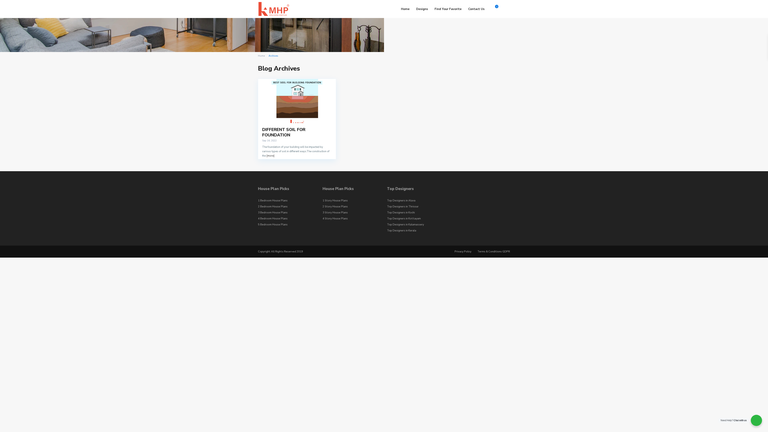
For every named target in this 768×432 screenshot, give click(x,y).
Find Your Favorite (448, 9)
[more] (270, 156)
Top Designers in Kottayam (404, 218)
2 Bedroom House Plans (273, 206)
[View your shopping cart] (493, 9)
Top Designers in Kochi (401, 212)
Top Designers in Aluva (401, 200)
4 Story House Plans (335, 218)
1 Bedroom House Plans (273, 200)
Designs (422, 9)
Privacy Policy (463, 251)
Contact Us (476, 9)
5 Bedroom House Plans (273, 224)
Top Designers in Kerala (401, 230)
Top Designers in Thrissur (403, 206)
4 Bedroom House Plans (273, 218)
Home (405, 9)
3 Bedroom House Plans (273, 212)
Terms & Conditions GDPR (493, 251)
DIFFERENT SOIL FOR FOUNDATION (283, 132)
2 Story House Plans (335, 206)
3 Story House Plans (335, 212)
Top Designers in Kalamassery (405, 224)
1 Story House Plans (335, 200)
